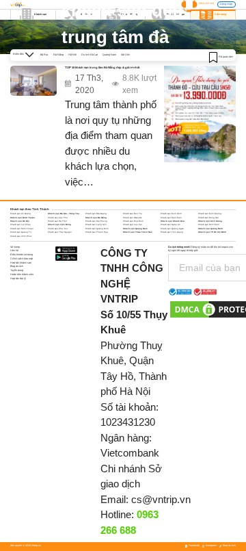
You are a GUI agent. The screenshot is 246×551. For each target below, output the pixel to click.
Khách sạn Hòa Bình (133, 221)
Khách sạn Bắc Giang (96, 213)
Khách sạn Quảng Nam (135, 228)
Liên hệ (14, 250)
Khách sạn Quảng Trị (20, 232)
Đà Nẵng (58, 54)
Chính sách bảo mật (21, 258)
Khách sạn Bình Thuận (22, 217)
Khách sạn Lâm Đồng (59, 224)
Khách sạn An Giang (20, 213)
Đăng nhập (226, 4)
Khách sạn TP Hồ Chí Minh (212, 232)
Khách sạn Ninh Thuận (21, 228)
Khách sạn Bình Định (171, 213)
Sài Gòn (125, 54)
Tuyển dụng (16, 270)
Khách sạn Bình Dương (209, 213)
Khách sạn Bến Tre (132, 213)
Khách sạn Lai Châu (20, 224)
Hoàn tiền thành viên (21, 274)
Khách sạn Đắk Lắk (132, 217)
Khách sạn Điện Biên (171, 217)
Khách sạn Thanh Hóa (96, 232)
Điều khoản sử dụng (21, 254)
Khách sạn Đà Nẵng (96, 217)
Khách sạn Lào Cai (132, 224)
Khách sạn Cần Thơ (58, 217)
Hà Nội (72, 54)
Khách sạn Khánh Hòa (172, 221)
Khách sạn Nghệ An (170, 224)
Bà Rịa (44, 54)
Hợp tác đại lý (18, 278)
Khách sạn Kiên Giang (210, 221)
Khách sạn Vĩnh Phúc (20, 236)
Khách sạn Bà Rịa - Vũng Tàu (63, 213)
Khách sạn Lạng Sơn (96, 224)
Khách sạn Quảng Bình (97, 228)
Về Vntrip (15, 247)
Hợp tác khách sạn (20, 262)
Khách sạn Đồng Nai (208, 217)
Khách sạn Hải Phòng (96, 221)
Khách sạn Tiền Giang (172, 232)
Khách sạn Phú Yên (58, 228)
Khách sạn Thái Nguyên (60, 232)
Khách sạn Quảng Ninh (210, 228)
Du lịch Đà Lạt (89, 54)
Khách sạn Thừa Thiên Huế (137, 232)
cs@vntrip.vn (161, 499)
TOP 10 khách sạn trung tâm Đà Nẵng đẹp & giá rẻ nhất (102, 67)
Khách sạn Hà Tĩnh (57, 221)
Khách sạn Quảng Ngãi (172, 228)
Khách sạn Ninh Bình (208, 224)
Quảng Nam (109, 54)
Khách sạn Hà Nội (19, 221)
